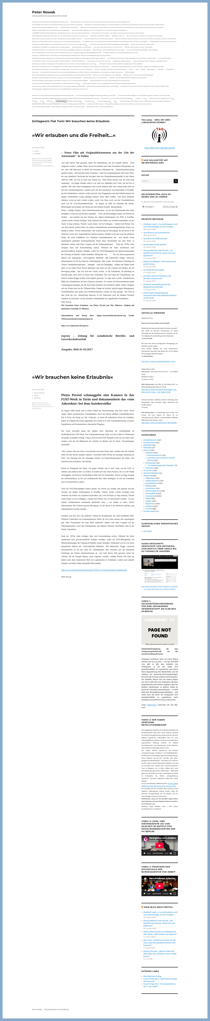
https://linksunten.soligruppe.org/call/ (159, 148)
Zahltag (143, 69)
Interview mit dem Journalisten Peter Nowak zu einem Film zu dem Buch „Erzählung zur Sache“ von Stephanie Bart (145, 38)
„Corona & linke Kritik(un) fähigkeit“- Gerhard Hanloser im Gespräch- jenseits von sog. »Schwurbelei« (144, 95)
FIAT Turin (37, 403)
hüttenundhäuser (152, 491)
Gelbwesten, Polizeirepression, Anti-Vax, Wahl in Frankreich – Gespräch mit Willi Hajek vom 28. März (137, 66)
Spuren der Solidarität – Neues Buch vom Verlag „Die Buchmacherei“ (145, 35)
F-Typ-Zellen (160, 69)
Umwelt (148, 509)
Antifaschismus (151, 481)
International (39, 393)
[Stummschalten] (171, 853)
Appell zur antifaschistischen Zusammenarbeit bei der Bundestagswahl (51, 30)
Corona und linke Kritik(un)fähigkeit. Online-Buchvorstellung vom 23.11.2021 (96, 95)
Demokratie (35, 72)
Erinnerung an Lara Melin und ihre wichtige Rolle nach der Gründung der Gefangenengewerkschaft (109, 83)
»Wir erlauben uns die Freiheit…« (74, 135)
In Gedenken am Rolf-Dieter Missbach (100, 35)
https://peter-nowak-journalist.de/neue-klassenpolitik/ (159, 422)
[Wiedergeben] (144, 853)
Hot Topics (147, 531)
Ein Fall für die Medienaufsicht (155, 239)
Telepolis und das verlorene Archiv (69, 27)
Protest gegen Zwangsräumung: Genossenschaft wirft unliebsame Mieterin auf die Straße (160, 295)
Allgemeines (150, 478)
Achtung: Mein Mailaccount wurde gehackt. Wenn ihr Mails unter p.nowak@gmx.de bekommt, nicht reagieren (61, 50)
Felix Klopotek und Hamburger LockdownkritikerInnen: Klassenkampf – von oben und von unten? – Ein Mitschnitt (62, 69)
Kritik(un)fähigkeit (130, 72)
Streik (137, 69)
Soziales (37, 153)
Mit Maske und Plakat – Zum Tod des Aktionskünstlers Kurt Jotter (121, 52)
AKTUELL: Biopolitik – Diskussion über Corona (161, 98)
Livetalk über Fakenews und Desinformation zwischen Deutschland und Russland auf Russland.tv (145, 101)
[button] (148, 207)
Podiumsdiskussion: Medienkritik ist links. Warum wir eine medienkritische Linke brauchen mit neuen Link (60, 35)
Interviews (149, 468)
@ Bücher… (50, 101)
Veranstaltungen (60, 101)
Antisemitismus (151, 69)
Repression (149, 504)
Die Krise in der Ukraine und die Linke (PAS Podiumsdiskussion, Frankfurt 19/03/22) (120, 63)
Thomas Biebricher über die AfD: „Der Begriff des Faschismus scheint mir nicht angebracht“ (159, 253)
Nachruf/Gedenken (150, 473)
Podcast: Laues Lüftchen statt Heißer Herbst (142, 44)
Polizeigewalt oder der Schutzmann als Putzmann (163, 41)
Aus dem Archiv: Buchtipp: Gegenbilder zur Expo (45, 27)
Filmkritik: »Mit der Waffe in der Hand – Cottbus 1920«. (138, 47)
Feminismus (150, 488)
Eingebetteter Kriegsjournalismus (122, 61)
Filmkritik (147, 448)
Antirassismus (149, 443)
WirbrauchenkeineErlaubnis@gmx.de (43, 165)
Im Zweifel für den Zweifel (153, 270)
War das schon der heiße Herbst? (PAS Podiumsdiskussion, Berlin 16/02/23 (109, 44)
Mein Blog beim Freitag (158, 907)
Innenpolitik (150, 493)
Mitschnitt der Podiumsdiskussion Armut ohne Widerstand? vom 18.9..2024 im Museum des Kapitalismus (99, 30)
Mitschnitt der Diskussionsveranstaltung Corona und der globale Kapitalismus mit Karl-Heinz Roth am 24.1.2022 (61, 75)
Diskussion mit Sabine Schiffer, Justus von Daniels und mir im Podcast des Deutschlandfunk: (56, 41)
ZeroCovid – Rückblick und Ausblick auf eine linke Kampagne (111, 69)
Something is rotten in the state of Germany (99, 61)
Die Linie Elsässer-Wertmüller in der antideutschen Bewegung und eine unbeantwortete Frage (57, 24)
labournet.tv (152, 705)
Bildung (148, 486)
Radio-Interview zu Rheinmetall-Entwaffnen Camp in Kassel (108, 50)
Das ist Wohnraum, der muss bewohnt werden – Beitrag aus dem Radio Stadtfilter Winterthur (57, 38)
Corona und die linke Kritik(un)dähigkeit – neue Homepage (141, 50)
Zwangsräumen (170, 69)
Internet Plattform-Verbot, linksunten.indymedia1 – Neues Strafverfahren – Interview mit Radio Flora (58, 61)
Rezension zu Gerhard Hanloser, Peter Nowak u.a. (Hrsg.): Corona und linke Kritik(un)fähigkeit (57, 77)
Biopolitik (147, 445)
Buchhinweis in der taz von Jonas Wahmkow (96, 77)
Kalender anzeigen (169, 207)
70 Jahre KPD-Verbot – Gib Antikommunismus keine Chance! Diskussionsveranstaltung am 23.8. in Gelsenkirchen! (100, 22)
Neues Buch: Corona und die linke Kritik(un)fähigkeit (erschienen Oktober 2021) (53, 95)
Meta (115, 101)
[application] (159, 845)
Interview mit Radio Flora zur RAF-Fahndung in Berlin (98, 38)
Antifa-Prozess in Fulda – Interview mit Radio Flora (99, 106)
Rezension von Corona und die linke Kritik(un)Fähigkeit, (138, 75)
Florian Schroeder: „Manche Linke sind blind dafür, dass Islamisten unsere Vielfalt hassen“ (159, 953)
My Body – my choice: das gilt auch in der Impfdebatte (107, 75)
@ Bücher (149, 453)
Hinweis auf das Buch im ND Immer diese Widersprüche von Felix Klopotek (110, 80)
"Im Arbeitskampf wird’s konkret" (160, 465)
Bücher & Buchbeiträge (75, 101)
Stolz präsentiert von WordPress (56, 1010)
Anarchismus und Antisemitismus (156, 233)
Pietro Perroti (40, 162)
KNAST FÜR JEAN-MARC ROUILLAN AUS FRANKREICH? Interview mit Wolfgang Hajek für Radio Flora (58, 104)
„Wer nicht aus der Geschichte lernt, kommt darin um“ (108, 47)
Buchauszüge (150, 463)
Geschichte (147, 471)
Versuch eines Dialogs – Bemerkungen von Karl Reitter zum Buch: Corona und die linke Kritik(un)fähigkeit (60, 80)
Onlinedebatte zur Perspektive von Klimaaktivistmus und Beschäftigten (51, 47)
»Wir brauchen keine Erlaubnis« (72, 377)
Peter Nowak (43, 12)
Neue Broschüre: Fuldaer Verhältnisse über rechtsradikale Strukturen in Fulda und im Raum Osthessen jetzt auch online (64, 63)
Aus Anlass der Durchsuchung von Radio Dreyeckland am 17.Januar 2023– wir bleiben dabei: (131, 58)
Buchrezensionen (154, 455)
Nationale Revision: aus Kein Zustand (81, 47)
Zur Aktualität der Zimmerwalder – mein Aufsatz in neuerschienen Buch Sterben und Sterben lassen (117, 33)
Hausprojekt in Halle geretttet (154, 245)
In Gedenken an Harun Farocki (95, 104)
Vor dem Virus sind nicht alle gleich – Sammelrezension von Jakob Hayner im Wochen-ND (55, 83)
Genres (42, 101)
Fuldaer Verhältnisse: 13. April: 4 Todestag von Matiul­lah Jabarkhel (150, 61)
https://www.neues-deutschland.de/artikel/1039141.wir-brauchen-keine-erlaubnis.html (94, 570)
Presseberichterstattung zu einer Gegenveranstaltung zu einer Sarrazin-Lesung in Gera (128, 104)
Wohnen (131, 69)
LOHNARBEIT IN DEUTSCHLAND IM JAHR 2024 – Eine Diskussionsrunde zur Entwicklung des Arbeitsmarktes (60, 33)
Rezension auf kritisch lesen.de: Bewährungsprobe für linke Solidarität (128, 77)
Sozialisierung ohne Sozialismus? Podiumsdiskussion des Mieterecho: (50, 22)
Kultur (36, 151)
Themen (34, 101)
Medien (148, 501)
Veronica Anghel (149, 511)
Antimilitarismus (150, 440)
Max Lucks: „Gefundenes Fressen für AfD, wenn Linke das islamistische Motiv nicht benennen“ (159, 942)
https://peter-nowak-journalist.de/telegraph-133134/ (158, 361)
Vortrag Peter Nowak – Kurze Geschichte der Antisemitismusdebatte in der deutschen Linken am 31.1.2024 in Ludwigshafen (115, 41)
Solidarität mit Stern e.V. (118, 35)
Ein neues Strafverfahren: (164, 58)
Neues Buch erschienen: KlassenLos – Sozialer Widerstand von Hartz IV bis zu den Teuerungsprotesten (59, 44)
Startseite (138, 98)
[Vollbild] (175, 853)
